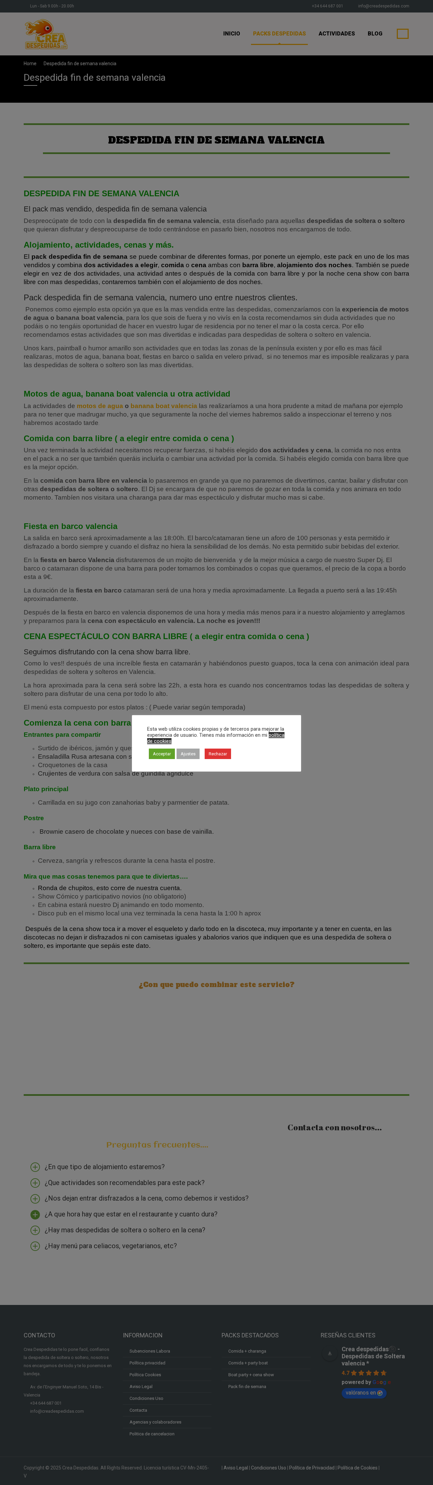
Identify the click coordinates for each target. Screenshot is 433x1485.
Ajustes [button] (188, 753)
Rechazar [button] (218, 753)
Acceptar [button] (162, 753)
